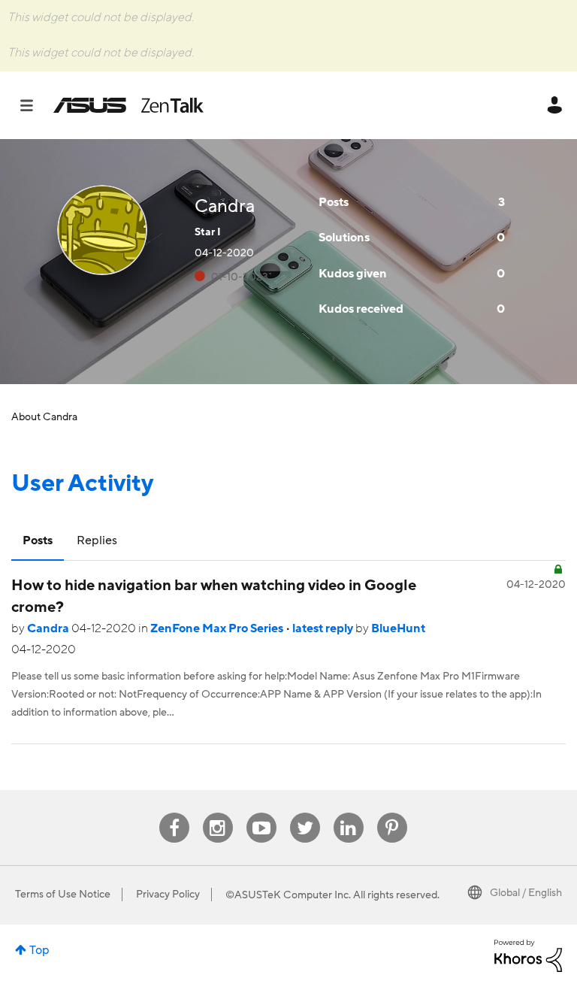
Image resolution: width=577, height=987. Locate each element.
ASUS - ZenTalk (128, 105)
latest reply (323, 628)
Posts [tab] (38, 540)
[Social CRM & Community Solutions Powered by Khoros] (528, 954)
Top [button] (39, 950)
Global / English (526, 893)
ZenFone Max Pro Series (217, 628)
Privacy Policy (168, 894)
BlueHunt (398, 628)
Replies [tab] (97, 540)
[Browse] (34, 105)
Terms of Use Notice (62, 894)
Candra (49, 628)
